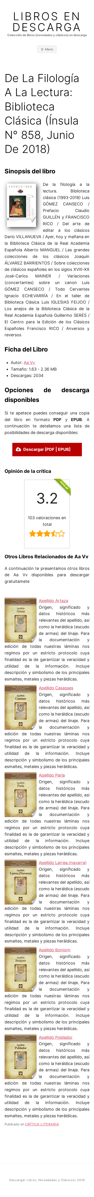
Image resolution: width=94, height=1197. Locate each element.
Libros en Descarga (47, 22)
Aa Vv (29, 362)
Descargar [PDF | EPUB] (46, 449)
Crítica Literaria (42, 1124)
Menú (49, 49)
